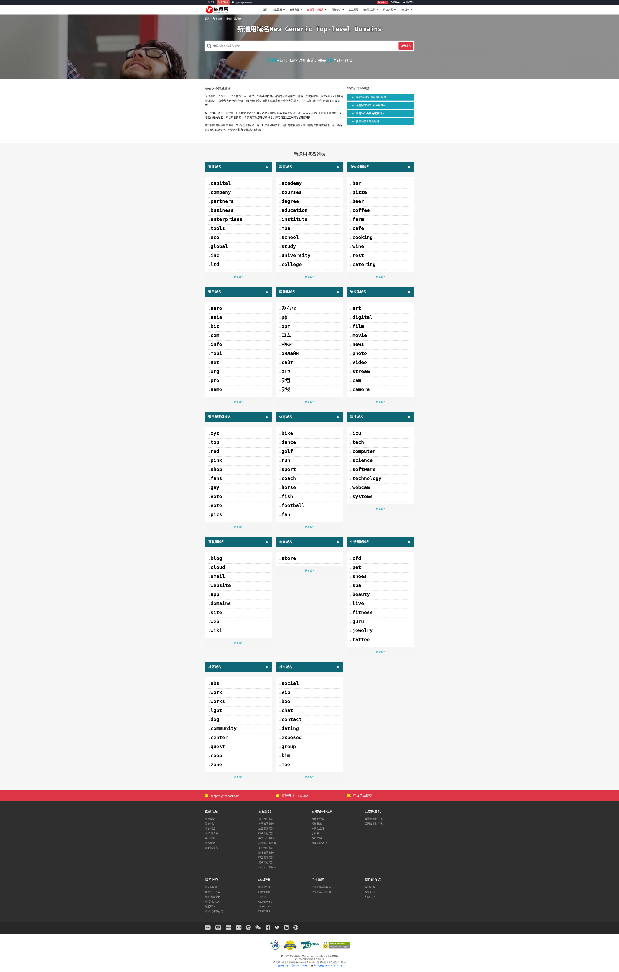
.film (356, 326)
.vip (284, 692)
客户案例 (316, 838)
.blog (215, 558)
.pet (355, 567)
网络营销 (336, 9)
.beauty (359, 594)
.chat (286, 710)
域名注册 (277, 9)
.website (219, 585)
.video (358, 362)
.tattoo (359, 639)
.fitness (361, 612)
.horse (287, 487)
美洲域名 (210, 838)
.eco (213, 237)
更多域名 (238, 277)
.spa (355, 585)
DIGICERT (264, 911)
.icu (355, 433)
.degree (289, 201)
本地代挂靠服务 (214, 911)
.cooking (361, 237)
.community (222, 728)
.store (287, 558)
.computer (362, 451)
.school (289, 237)
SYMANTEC (265, 906)
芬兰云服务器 (266, 857)
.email (216, 576)
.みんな (287, 308)
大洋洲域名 (211, 833)
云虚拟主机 (369, 9)
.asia (215, 317)
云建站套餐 (317, 818)
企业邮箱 (354, 9)
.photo (358, 353)
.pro (213, 380)
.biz (213, 326)
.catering (362, 264)
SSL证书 (405, 9)
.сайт (286, 362)
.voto (215, 496)
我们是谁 (370, 887)
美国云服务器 (266, 838)
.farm (356, 219)
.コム (285, 335)
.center (218, 737)
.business (221, 210)
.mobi (215, 353)
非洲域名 (210, 828)
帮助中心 (397, 2)
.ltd (213, 264)
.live (356, 603)
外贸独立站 (317, 828)
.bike (286, 433)
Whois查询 (211, 887)
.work (215, 692)
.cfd (355, 558)
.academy (290, 183)
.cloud (216, 567)
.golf (286, 451)
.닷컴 (284, 380)
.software (362, 469)
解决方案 (388, 9)
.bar (355, 183)
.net (213, 362)
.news (356, 344)
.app (213, 594)
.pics (215, 514)
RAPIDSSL (264, 887)
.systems (361, 496)
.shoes (358, 576)
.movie (358, 335)
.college (290, 264)
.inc (213, 255)
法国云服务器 (266, 828)
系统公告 (370, 892)
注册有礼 (225, 2)
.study (287, 246)
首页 (265, 9)
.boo (284, 701)
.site (215, 612)
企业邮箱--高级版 (321, 892)
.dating (289, 728)
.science (361, 460)
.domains (219, 603)
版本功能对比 (319, 843)
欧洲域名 (210, 823)
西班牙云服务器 (267, 867)
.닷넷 (284, 389)
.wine (356, 246)
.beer (356, 201)
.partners (221, 201)
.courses (290, 192)
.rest (356, 255)
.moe (284, 764)
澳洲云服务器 (266, 852)
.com (213, 335)
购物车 (384, 2)
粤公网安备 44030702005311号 (328, 965)
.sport (287, 469)
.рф (283, 317)
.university (294, 255)
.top (213, 442)
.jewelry (361, 630)
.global (218, 246)
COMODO (264, 892)
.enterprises (225, 219)
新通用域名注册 (233, 18)
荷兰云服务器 (266, 833)
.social (289, 683)
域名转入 (410, 2)
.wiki (215, 630)
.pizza (358, 192)
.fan (284, 514)
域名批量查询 (213, 896)
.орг (284, 326)
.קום (284, 371)
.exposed (290, 737)
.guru (356, 621)
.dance (287, 442)
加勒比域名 (211, 847)
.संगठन (286, 344)
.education (293, 210)
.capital (219, 183)
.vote (215, 505)
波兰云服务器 (266, 862)
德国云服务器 (266, 818)
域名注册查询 (213, 892)
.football (292, 505)
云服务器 (294, 9)
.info (215, 344)
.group (287, 746)
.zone (215, 764)
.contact (290, 719)
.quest (216, 746)
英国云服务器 (266, 823)
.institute (293, 219)
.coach (287, 478)
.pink (215, 460)
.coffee (359, 210)
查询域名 (406, 45)
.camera (359, 389)
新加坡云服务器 (267, 843)
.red (213, 451)
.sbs (213, 683)
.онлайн (289, 353)
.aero (215, 308)
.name (215, 389)
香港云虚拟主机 (374, 818)
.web (213, 621)
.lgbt (215, 710)
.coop (215, 755)
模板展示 (316, 823)
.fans (215, 478)
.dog (213, 719)
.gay (213, 487)
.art (355, 308)
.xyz (213, 433)
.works (216, 701)
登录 (213, 2)
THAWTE (263, 896)
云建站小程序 (315, 9)
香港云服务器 (266, 847)
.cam (355, 380)
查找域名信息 (213, 901)
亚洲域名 (210, 818)
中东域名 (210, 843)
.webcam (359, 487)
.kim (284, 755)
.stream (359, 371)
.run (284, 460)
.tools (216, 228)
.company (219, 192)
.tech (356, 442)
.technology (365, 478)
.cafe (356, 228)
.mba (284, 228)
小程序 (315, 833)
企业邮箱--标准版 (321, 887)
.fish (286, 496)
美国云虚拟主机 (374, 823)
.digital (361, 317)
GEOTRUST (265, 901)
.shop (215, 469)
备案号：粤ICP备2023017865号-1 (293, 965)
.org (213, 371)
